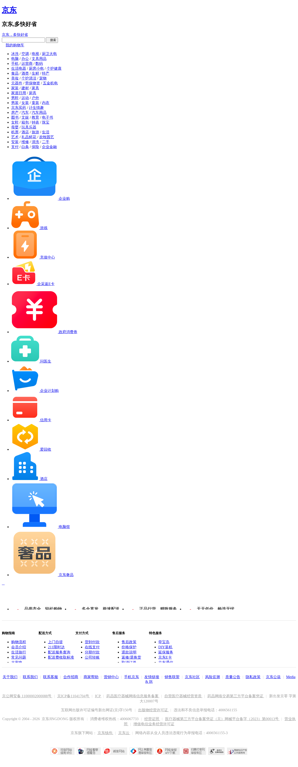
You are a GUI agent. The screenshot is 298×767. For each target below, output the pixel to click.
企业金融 (49, 147)
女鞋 (15, 122)
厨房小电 (36, 68)
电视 (35, 54)
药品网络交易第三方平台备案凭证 (235, 696)
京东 (9, 10)
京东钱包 (105, 733)
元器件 (16, 83)
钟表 (35, 122)
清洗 (35, 142)
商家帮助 (91, 677)
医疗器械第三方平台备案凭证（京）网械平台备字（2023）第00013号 (222, 719)
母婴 (15, 127)
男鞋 (15, 98)
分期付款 (92, 652)
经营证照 (152, 719)
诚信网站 (115, 751)
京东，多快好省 (15, 35)
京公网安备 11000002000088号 (27, 696)
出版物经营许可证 (153, 710)
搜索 (52, 40)
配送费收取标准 (61, 657)
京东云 (124, 733)
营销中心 (111, 677)
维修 (25, 142)
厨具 (32, 93)
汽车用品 (39, 112)
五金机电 (50, 83)
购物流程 (18, 642)
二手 (45, 142)
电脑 (15, 59)
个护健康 (54, 68)
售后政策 (129, 642)
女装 (25, 103)
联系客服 (50, 677)
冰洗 (15, 54)
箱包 (25, 122)
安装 (15, 142)
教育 (35, 117)
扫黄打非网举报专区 (194, 751)
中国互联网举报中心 (141, 751)
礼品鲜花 (28, 137)
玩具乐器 (28, 127)
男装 (15, 103)
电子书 (47, 117)
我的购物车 (15, 45)
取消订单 (129, 662)
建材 (25, 88)
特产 (45, 73)
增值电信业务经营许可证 (153, 724)
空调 (25, 54)
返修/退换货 (131, 657)
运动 (25, 98)
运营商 (27, 64)
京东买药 (18, 108)
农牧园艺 (46, 137)
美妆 (15, 78)
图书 (15, 117)
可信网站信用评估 (62, 751)
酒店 (25, 132)
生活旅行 (18, 652)
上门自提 (55, 642)
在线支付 (92, 647)
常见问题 (18, 657)
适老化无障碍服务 (216, 751)
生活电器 (18, 68)
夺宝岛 (163, 642)
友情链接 (151, 677)
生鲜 (35, 73)
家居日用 (18, 93)
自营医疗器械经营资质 (183, 696)
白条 (25, 147)
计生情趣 (36, 108)
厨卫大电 (49, 54)
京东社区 (192, 677)
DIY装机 (165, 647)
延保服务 (165, 652)
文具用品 (39, 59)
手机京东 (131, 677)
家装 (15, 88)
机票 (15, 132)
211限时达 (56, 647)
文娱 (25, 117)
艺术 (15, 137)
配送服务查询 (59, 652)
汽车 (25, 112)
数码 (39, 64)
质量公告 (232, 677)
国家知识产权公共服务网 (237, 751)
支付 (15, 147)
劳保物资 (32, 83)
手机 (15, 64)
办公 (25, 59)
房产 (15, 112)
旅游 (35, 132)
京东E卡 (165, 657)
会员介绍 (18, 647)
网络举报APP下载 (168, 751)
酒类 (25, 73)
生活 (45, 132)
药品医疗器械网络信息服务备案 (132, 696)
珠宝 (45, 122)
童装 (35, 103)
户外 (35, 98)
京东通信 (165, 662)
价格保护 (129, 647)
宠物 (43, 78)
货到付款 (92, 642)
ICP (98, 696)
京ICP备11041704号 (73, 696)
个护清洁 (28, 78)
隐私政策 (253, 677)
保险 (35, 147)
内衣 (45, 103)
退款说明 (129, 652)
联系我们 (30, 677)
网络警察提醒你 (89, 751)
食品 (15, 73)
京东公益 (273, 677)
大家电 (16, 662)
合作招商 (70, 677)
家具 (35, 88)
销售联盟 (172, 677)
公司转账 (92, 657)
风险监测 (212, 677)
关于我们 (10, 677)
